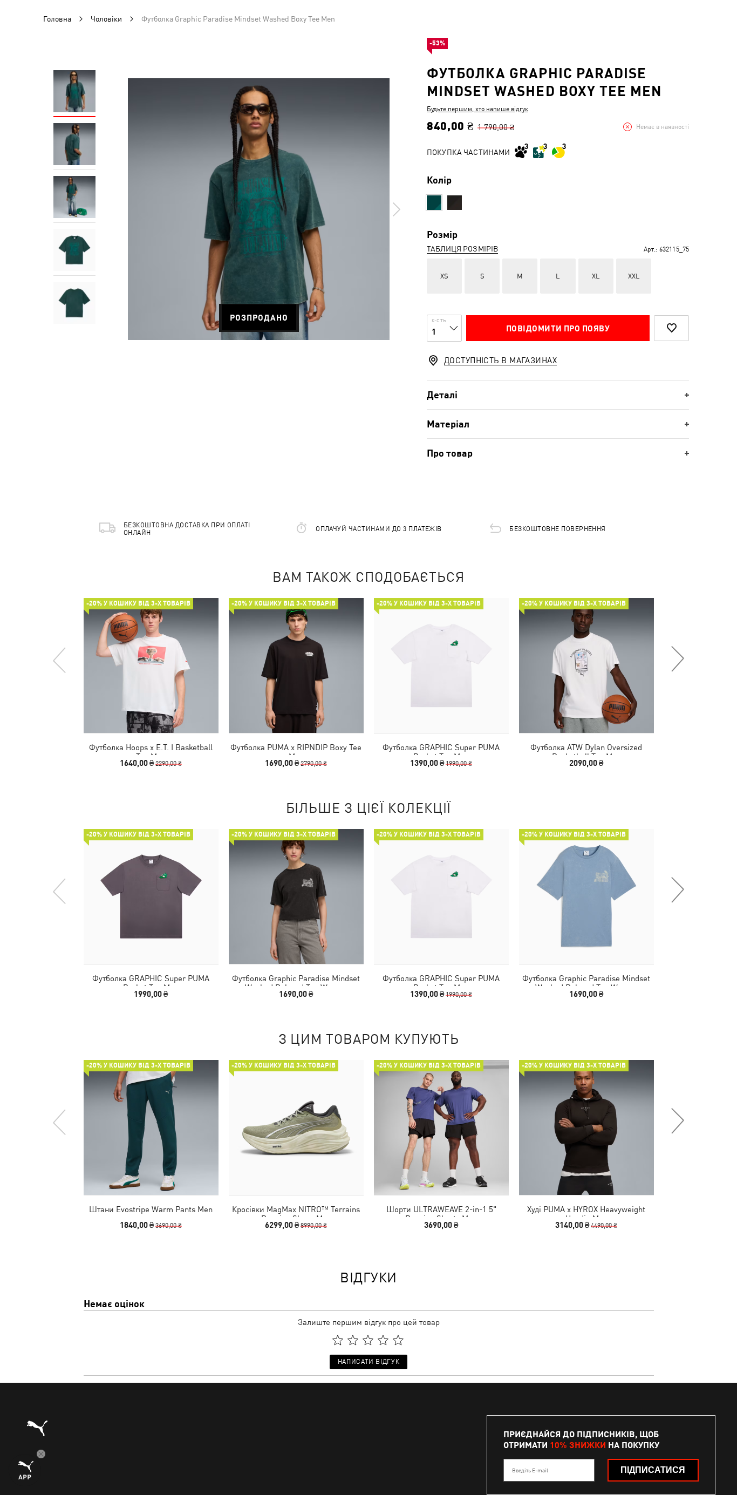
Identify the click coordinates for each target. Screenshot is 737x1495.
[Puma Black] (454, 202)
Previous (60, 659)
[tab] (558, 394)
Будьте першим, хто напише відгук (477, 109)
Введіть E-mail (530, 1470)
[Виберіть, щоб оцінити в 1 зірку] (338, 1340)
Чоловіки (106, 19)
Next (396, 209)
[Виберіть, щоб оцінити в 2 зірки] (353, 1340)
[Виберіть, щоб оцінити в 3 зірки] (368, 1340)
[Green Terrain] (434, 202)
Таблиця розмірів (462, 248)
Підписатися (652, 1469)
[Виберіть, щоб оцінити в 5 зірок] (398, 1340)
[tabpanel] (258, 209)
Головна (57, 19)
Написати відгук (368, 1361)
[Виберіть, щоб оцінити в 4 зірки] (383, 1340)
